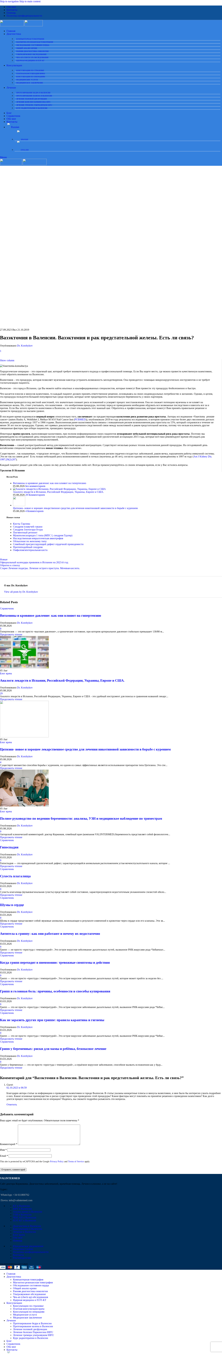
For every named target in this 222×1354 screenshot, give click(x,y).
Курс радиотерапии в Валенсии (31, 108)
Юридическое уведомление (28, 1246)
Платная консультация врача (30, 74)
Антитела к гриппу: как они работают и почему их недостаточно (50, 934)
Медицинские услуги (27, 80)
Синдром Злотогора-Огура (28, 529)
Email (4, 1155)
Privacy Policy (57, 1161)
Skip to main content (29, 1)
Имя (3, 1149)
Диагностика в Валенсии (27, 1226)
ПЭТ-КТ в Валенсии (24, 1220)
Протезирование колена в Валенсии (34, 96)
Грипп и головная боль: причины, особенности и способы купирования (55, 991)
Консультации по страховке (30, 70)
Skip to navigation (9, 1)
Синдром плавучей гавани (27, 526)
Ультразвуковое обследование (31, 54)
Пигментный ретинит (25, 532)
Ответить (12, 1104)
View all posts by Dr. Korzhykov (21, 591)
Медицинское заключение (29, 83)
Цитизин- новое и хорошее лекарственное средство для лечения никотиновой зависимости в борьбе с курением (75, 508)
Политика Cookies (23, 1249)
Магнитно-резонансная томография (34, 42)
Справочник (7, 608)
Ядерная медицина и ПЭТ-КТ (30, 61)
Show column (7, 360)
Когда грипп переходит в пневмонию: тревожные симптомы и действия (55, 962)
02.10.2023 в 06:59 (17, 1087)
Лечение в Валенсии (24, 1231)
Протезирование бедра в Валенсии (33, 93)
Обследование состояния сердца (32, 45)
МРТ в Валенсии (22, 1208)
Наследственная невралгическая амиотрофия (38, 538)
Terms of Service (76, 1161)
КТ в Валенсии (21, 1205)
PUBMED (80, 419)
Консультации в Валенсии (27, 1229)
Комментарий (8, 1144)
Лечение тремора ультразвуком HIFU (34, 105)
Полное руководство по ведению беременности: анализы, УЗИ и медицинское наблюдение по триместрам (81, 818)
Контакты (18, 1254)
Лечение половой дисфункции (31, 99)
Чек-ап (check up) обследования (32, 57)
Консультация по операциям (30, 77)
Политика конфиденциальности (31, 1252)
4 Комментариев (34, 511)
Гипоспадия (9, 847)
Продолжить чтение (11, 634)
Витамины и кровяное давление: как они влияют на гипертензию (49, 483)
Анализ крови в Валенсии (27, 1211)
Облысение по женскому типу (30, 541)
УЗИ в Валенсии (22, 1214)
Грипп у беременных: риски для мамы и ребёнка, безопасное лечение (53, 1049)
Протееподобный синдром (28, 547)
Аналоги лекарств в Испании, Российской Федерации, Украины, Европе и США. (58, 492)
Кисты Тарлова (21, 523)
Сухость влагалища (15, 876)
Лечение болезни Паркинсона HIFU (33, 102)
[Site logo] (12, 25)
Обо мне (17, 1237)
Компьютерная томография (30, 39)
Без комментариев (35, 486)
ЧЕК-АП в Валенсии (24, 1217)
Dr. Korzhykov (25, 345)
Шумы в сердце (12, 905)
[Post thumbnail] (59, 489)
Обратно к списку (10, 565)
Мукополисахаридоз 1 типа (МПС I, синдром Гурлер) (42, 535)
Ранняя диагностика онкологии (32, 51)
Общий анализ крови (26, 48)
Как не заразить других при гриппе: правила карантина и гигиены (52, 1020)
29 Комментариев (35, 494)
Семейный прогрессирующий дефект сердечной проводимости (48, 544)
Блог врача (6, 673)
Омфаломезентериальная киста (30, 550)
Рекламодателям (22, 1257)
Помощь (17, 1240)
